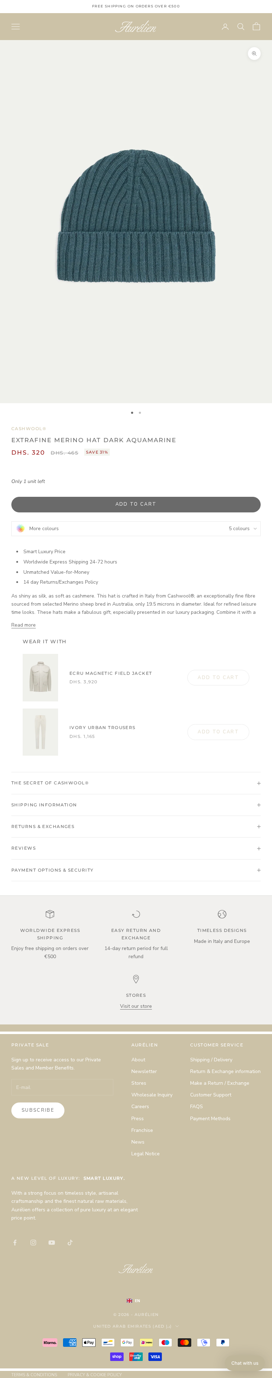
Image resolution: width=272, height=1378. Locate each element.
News (137, 1142)
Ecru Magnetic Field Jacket (110, 673)
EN (137, 1300)
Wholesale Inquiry (151, 1094)
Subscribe (38, 1110)
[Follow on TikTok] (70, 1242)
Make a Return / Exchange (219, 1083)
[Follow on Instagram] (33, 1242)
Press (137, 1118)
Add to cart (136, 504)
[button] (245, 1363)
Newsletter (144, 1071)
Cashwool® (28, 428)
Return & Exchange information (225, 1071)
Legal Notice (145, 1153)
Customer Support (210, 1094)
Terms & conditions (34, 1375)
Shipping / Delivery (211, 1059)
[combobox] (140, 1300)
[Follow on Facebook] (14, 1242)
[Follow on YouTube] (51, 1242)
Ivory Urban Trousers (102, 727)
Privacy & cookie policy (95, 1375)
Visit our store (136, 1006)
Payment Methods (210, 1118)
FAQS (196, 1106)
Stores (138, 1083)
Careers (140, 1106)
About (138, 1059)
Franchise (142, 1130)
